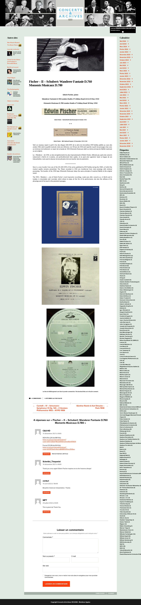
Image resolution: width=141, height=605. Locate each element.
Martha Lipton (125, 374)
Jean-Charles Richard (128, 320)
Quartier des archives (13, 154)
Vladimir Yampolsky (127, 520)
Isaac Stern (124, 314)
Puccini (123, 433)
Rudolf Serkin (125, 479)
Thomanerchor (125, 508)
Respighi (123, 459)
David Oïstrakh (125, 227)
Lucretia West (125, 364)
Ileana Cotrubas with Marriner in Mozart (17, 71)
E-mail (73, 556)
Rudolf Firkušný (126, 477)
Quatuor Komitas (126, 441)
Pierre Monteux (126, 429)
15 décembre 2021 (49, 398)
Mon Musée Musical (13, 43)
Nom (44, 556)
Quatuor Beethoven (127, 435)
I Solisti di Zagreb (126, 316)
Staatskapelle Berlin (127, 493)
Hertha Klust (124, 302)
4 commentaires (37, 398)
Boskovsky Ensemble (127, 193)
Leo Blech (124, 346)
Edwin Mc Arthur (126, 243)
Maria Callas (124, 370)
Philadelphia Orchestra (128, 423)
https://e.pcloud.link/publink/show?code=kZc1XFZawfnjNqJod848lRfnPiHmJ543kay (59, 448)
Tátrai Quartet (125, 512)
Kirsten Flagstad (126, 338)
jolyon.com (10, 105)
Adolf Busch (124, 154)
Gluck (122, 276)
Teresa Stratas (125, 506)
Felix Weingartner (126, 255)
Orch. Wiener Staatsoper (128, 413)
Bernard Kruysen (126, 189)
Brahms (123, 197)
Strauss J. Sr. (125, 497)
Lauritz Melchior (126, 344)
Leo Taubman (125, 350)
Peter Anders (125, 419)
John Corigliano (126, 324)
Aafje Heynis (124, 152)
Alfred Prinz (124, 163)
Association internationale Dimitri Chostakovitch (13, 143)
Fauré (122, 251)
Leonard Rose (125, 348)
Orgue (123, 417)
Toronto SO (124, 510)
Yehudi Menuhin (126, 550)
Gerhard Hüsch (125, 273)
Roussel (123, 471)
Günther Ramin (125, 286)
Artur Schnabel (126, 175)
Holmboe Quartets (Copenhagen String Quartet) (16, 94)
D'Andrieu (124, 223)
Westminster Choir (126, 530)
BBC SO (123, 181)
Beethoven (124, 183)
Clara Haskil (124, 217)
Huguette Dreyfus (126, 306)
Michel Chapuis (125, 391)
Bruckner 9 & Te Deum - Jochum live (17, 53)
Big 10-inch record (12, 67)
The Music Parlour (12, 45)
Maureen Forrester (127, 380)
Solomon (123, 491)
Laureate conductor (13, 49)
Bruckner (123, 199)
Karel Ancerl (124, 330)
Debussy (123, 231)
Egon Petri (124, 245)
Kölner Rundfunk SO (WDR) (129, 340)
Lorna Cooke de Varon (128, 356)
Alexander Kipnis (126, 161)
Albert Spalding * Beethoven (17, 133)
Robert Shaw (124, 461)
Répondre (46, 454)
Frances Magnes (126, 259)
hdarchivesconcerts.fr (123, 28)
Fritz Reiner (124, 269)
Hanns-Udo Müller (126, 288)
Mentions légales (84, 602)
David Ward (124, 229)
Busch (122, 205)
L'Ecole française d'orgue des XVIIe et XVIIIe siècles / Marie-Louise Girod (17, 159)
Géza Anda (124, 284)
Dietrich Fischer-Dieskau (128, 233)
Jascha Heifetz (125, 318)
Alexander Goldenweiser (129, 158)
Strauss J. (124, 495)
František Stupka (126, 263)
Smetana (123, 489)
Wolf (122, 544)
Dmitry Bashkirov (126, 237)
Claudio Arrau (125, 219)
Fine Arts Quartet (126, 257)
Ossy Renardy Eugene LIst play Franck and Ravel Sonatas (17, 82)
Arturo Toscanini (126, 173)
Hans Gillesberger (126, 290)
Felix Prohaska (125, 253)
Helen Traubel (125, 298)
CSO (122, 221)
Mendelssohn (125, 382)
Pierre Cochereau (126, 427)
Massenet (124, 378)
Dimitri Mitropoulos (127, 235)
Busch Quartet (125, 209)
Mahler (123, 368)
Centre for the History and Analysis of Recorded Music (13, 61)
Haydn (123, 292)
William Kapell (125, 536)
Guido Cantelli (125, 280)
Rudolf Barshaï (125, 475)
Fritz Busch (124, 265)
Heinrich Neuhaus (126, 294)
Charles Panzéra (126, 215)
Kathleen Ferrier (126, 334)
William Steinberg (126, 540)
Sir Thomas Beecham (127, 487)
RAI (121, 447)
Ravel (122, 451)
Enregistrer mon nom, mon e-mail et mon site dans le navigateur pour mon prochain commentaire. (71, 576)
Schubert (111, 593)
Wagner (123, 524)
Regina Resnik (125, 457)
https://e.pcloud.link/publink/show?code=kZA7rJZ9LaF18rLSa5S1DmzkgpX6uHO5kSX (59, 441)
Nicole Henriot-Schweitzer (129, 409)
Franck (123, 261)
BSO (122, 203)
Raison (123, 449)
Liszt (122, 354)
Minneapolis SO (126, 393)
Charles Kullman (126, 211)
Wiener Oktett (125, 532)
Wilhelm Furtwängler (127, 534)
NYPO (123, 411)
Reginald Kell (125, 455)
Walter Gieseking (126, 526)
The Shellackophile (13, 89)
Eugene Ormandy (126, 249)
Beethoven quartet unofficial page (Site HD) (12, 116)
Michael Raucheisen (127, 388)
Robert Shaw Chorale (127, 463)
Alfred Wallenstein (126, 165)
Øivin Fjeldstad (125, 552)
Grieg (122, 278)
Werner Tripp (125, 528)
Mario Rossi (124, 372)
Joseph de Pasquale (127, 326)
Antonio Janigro (126, 171)
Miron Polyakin (125, 395)
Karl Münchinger (126, 332)
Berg (122, 185)
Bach (122, 177)
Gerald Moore (125, 271)
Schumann (124, 483)
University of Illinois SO (128, 514)
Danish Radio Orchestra (128, 225)
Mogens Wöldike (126, 397)
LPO (122, 360)
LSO (122, 362)
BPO (122, 195)
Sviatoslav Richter (126, 499)
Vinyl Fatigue (11, 78)
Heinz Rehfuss (125, 296)
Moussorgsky (125, 399)
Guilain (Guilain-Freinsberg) (129, 282)
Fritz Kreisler (125, 267)
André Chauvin (125, 167)
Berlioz (123, 187)
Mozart (123, 401)
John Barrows (125, 322)
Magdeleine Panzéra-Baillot (129, 366)
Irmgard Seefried (126, 312)
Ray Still (123, 453)
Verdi (122, 516)
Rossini (123, 469)
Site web (46, 566)
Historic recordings (13, 101)
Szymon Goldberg (126, 501)
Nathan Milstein (125, 403)
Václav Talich (125, 522)
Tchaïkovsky (125, 504)
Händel (123, 308)
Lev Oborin (124, 352)
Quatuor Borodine (126, 437)
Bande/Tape (125, 179)
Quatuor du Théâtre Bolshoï (129, 439)
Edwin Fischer (100, 593)
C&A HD (60, 398)
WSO (122, 548)
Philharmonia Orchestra (128, 425)
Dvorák (123, 239)
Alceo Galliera (125, 156)
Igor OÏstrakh (125, 310)
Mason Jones (125, 376)
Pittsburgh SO (125, 431)
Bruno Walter (125, 201)
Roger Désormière (126, 465)
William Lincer (125, 538)
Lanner (123, 342)
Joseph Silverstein (126, 328)
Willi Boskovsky (125, 542)
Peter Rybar (124, 421)
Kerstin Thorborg (126, 336)
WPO (122, 546)
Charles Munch (125, 213)
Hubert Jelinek (125, 304)
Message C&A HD (126, 384)
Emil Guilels (124, 247)
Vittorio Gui (124, 518)
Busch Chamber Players (128, 207)
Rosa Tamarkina (126, 467)
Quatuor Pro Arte (126, 445)
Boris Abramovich (126, 191)
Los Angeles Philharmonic (129, 358)
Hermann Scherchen (127, 300)
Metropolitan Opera (127, 386)
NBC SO (123, 405)
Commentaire (48, 537)
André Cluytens (125, 169)
